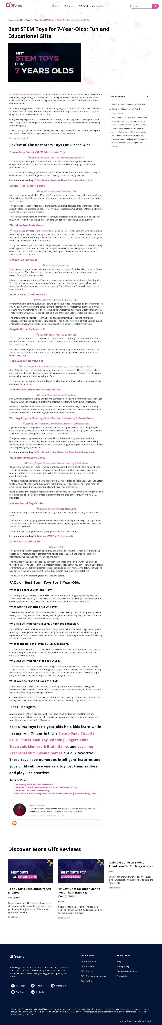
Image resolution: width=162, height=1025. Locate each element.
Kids (36, 20)
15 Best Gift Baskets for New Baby (31, 790)
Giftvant (17, 956)
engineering (83, 595)
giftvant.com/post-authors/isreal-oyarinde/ (46, 815)
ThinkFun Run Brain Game (26, 225)
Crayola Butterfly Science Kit (28, 329)
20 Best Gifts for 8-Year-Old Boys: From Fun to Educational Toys (46, 787)
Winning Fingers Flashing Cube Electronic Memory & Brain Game (51, 418)
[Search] (155, 6)
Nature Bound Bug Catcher (27, 503)
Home (10, 20)
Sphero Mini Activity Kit (24, 541)
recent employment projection (27, 94)
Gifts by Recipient (26, 20)
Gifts (16, 20)
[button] (147, 96)
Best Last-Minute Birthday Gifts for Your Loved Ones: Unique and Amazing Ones (55, 793)
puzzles (47, 480)
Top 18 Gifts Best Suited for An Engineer (29, 890)
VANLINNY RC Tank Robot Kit (28, 294)
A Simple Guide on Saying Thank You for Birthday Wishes (131, 864)
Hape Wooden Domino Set (26, 361)
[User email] (14, 823)
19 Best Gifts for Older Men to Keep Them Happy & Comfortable (79, 892)
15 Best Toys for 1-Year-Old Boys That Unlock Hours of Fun (63, 180)
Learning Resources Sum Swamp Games (35, 389)
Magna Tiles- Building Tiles (27, 185)
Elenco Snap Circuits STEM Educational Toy (37, 152)
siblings (74, 487)
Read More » (14, 917)
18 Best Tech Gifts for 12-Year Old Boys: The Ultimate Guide (64, 452)
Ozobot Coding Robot (23, 260)
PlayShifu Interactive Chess (27, 457)
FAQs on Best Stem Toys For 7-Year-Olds (127, 109)
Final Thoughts (117, 113)
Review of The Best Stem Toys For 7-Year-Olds (129, 104)
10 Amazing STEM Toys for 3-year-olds (53, 536)
